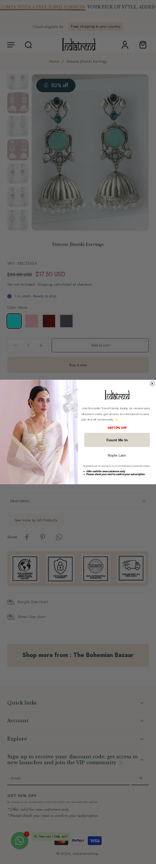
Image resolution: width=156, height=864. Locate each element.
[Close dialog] (152, 383)
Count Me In (117, 440)
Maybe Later (117, 455)
